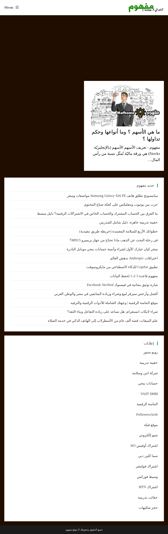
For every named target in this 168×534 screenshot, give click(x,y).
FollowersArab (147, 414)
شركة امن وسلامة (145, 373)
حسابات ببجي (148, 383)
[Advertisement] (84, 46)
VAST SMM (149, 394)
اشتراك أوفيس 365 (144, 446)
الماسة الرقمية (147, 404)
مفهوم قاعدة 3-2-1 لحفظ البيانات (134, 276)
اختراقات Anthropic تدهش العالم (134, 258)
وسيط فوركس (147, 477)
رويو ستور (150, 352)
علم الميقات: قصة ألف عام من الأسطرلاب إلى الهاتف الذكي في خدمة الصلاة (103, 321)
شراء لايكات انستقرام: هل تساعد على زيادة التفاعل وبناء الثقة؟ (112, 312)
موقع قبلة (151, 425)
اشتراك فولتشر (147, 466)
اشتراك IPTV (148, 487)
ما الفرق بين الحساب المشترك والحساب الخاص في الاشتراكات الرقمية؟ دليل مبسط (97, 213)
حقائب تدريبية (148, 497)
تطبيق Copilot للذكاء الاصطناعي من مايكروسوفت (122, 267)
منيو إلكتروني (148, 435)
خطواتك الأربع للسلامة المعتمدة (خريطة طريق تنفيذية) (118, 231)
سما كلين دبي (148, 456)
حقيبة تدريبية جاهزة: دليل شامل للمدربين (128, 222)
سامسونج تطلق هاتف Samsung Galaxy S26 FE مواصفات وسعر (112, 196)
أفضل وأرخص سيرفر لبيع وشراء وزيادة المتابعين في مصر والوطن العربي (106, 294)
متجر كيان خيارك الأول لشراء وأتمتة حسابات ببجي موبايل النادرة (112, 249)
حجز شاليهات (148, 508)
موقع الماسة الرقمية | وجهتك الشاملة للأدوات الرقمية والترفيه (114, 303)
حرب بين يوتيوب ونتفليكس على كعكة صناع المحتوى (121, 204)
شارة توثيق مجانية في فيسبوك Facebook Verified (122, 285)
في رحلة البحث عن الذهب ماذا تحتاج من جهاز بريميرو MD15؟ (114, 240)
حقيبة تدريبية (149, 363)
